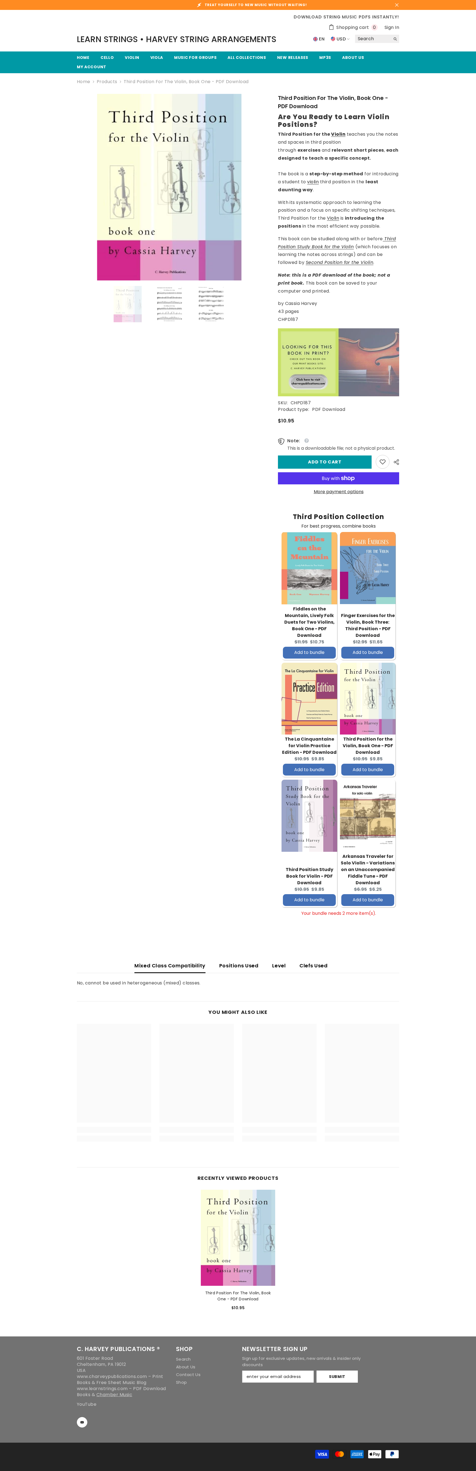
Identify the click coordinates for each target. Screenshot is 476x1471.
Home (83, 82)
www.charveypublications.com (112, 1376)
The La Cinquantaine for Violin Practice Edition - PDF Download (309, 745)
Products (107, 82)
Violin (338, 134)
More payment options (339, 492)
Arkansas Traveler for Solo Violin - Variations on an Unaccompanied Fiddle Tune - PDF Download (368, 869)
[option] (169, 187)
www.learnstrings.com (102, 1388)
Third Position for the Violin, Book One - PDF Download (368, 745)
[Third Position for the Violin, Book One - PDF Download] (238, 1238)
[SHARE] (394, 462)
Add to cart (325, 462)
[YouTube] (82, 1422)
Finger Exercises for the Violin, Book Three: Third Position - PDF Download (368, 625)
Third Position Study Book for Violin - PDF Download (309, 876)
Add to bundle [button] (309, 652)
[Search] (377, 39)
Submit (337, 1376)
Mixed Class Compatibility (169, 965)
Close (396, 5)
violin (313, 182)
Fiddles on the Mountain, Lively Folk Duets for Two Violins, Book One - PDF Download (309, 622)
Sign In (392, 27)
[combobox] (373, 39)
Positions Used (239, 965)
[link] (383, 462)
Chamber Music (114, 1394)
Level (279, 965)
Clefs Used (313, 965)
